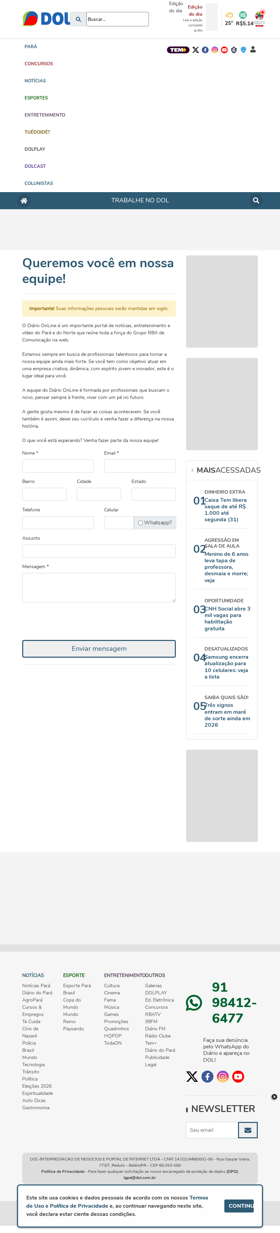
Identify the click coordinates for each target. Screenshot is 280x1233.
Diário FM (155, 1029)
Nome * (30, 453)
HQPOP (113, 1036)
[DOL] (48, 19)
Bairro (28, 481)
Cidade (84, 481)
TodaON (113, 1043)
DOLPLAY (156, 993)
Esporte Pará (77, 985)
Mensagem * (35, 566)
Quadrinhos (116, 1029)
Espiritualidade (37, 1093)
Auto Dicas (34, 1100)
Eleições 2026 (37, 1086)
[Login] (253, 49)
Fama (110, 1000)
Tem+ (151, 1043)
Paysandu (73, 1029)
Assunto (31, 538)
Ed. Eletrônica (159, 1000)
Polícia (29, 1043)
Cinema (112, 993)
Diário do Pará (37, 993)
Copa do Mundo (72, 1003)
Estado (138, 481)
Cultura (112, 985)
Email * (111, 453)
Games (111, 1014)
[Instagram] (214, 49)
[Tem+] (178, 49)
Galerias (153, 985)
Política (30, 1079)
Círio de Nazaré (30, 1032)
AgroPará (32, 1000)
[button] (38, 64)
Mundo (29, 1057)
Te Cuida (31, 1021)
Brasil (28, 1050)
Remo (69, 1021)
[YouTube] (224, 49)
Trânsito (30, 1072)
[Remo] (233, 49)
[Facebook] (205, 49)
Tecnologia (33, 1064)
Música (111, 1007)
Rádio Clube (158, 1036)
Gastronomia (36, 1107)
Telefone (31, 510)
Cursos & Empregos (33, 1011)
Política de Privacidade (62, 1171)
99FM (151, 1021)
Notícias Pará (36, 985)
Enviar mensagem (99, 648)
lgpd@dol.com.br (140, 1177)
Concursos (156, 1007)
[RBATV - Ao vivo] (256, 19)
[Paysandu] (243, 49)
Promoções (116, 1021)
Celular (111, 510)
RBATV (153, 1014)
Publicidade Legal (157, 1061)
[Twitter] (195, 49)
